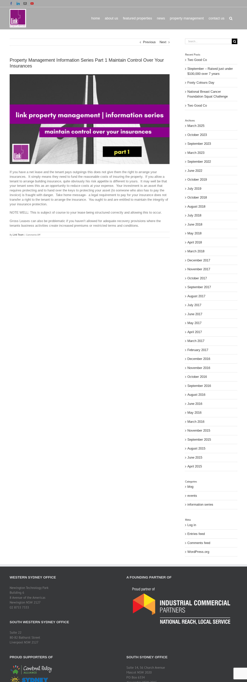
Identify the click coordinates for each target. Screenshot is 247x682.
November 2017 (198, 269)
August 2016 (196, 395)
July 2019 (194, 188)
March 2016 (195, 422)
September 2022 (199, 161)
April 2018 (194, 242)
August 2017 (196, 296)
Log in (191, 525)
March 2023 (195, 153)
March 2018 (195, 251)
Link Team (18, 234)
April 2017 (194, 332)
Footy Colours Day (200, 82)
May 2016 (194, 412)
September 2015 (199, 439)
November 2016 (198, 368)
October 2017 (197, 278)
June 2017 (194, 314)
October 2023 (197, 135)
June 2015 (194, 457)
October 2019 (197, 179)
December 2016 (198, 359)
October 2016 (197, 377)
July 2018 (194, 215)
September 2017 (199, 287)
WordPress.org (198, 552)
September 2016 (199, 386)
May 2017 (194, 323)
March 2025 (195, 126)
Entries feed (196, 534)
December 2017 (198, 260)
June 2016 (194, 404)
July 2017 (194, 305)
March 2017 (195, 341)
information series (200, 504)
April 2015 (194, 466)
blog (190, 486)
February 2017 (197, 350)
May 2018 (194, 233)
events (192, 496)
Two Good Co (197, 60)
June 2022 (194, 171)
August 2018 (196, 206)
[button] (231, 18)
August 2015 (196, 448)
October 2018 (197, 197)
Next (163, 42)
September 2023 (199, 144)
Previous (149, 42)
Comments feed (198, 543)
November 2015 (198, 430)
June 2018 (194, 224)
